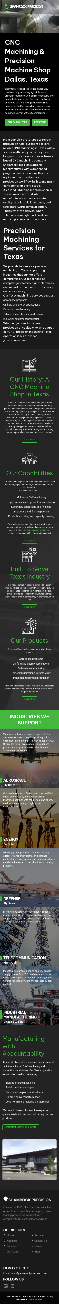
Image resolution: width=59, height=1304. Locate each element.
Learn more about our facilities (20, 1127)
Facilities (12, 1246)
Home (10, 1235)
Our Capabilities (17, 122)
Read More (29, 440)
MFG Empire (36, 1299)
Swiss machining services (37, 530)
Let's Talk (40, 122)
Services (39, 1235)
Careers (38, 1246)
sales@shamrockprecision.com (29, 1273)
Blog (37, 1251)
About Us (12, 1240)
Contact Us (40, 1240)
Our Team (12, 1251)
